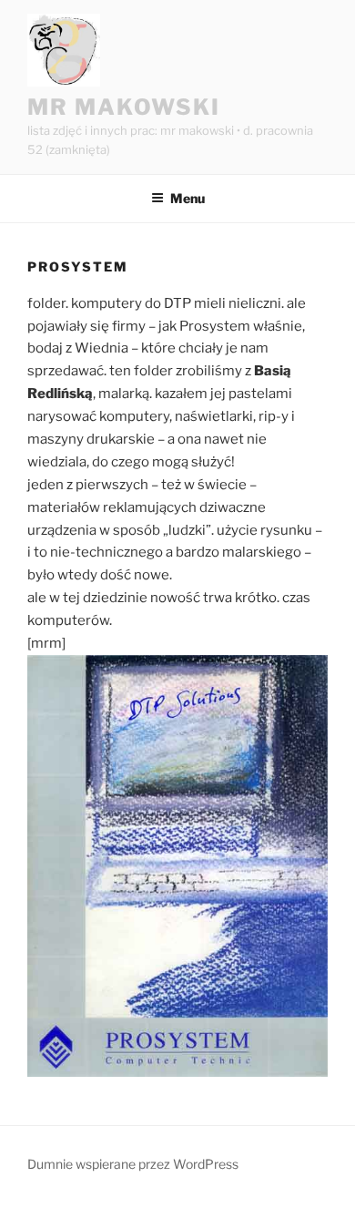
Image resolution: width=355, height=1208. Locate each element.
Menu (187, 198)
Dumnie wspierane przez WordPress (132, 1164)
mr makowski (123, 107)
